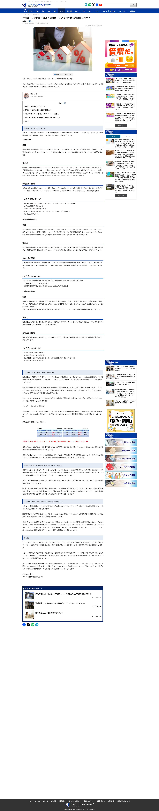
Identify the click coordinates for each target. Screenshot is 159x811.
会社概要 (53, 801)
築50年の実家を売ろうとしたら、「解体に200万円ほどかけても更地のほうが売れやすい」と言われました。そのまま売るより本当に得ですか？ (125, 189)
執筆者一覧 (111, 801)
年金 (49, 11)
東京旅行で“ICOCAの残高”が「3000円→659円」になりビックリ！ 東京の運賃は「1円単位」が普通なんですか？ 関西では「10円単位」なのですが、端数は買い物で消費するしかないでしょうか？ (125, 177)
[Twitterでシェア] (28, 624)
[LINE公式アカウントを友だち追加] (90, 5)
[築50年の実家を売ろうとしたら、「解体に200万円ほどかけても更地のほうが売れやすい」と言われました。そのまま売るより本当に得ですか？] (110, 187)
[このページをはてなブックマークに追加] (86, 5)
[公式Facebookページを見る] (97, 5)
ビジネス (112, 11)
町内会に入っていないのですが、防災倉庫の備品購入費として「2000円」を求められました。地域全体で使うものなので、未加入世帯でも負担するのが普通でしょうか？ (125, 154)
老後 (84, 11)
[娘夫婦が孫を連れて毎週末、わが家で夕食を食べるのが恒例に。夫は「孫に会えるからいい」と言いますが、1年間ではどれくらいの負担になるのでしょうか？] (110, 163)
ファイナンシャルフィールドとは (38, 801)
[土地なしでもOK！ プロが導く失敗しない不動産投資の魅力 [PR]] (121, 386)
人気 (25, 11)
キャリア (97, 11)
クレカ (105, 11)
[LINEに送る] (32, 624)
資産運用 (69, 11)
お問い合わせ (101, 801)
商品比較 (132, 11)
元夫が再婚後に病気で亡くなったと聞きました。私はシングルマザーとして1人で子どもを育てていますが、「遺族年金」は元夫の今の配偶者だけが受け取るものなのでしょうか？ (125, 143)
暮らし (77, 11)
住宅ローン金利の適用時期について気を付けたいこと (41, 117)
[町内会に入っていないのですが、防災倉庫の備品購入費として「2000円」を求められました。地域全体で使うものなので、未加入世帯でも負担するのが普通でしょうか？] (110, 152)
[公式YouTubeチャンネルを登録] (101, 5)
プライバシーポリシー (74, 801)
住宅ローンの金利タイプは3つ (34, 106)
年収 (31, 11)
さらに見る (121, 125)
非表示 (64, 103)
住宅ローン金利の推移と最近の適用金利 (37, 110)
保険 (55, 11)
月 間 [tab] (128, 136)
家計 (90, 11)
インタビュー (122, 11)
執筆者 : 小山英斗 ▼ (35, 93)
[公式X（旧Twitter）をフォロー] (93, 5)
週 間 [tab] (113, 136)
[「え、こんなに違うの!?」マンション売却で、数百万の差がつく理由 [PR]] (121, 406)
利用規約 (62, 801)
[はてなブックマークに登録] (36, 624)
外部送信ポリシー (89, 801)
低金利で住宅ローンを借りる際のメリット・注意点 (41, 113)
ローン (61, 11)
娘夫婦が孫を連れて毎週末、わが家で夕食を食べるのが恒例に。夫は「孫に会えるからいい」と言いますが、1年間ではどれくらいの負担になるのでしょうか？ (125, 165)
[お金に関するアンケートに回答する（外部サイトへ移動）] (121, 420)
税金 (43, 11)
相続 (37, 11)
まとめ (26, 121)
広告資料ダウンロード (124, 801)
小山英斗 (30, 21)
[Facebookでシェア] (24, 624)
